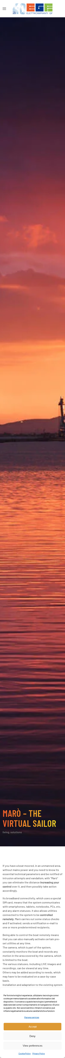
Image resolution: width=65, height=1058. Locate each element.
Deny (32, 1036)
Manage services (31, 1017)
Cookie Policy (25, 1053)
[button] (4, 8)
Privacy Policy (38, 1053)
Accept (33, 1026)
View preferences (32, 1045)
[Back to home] (33, 8)
